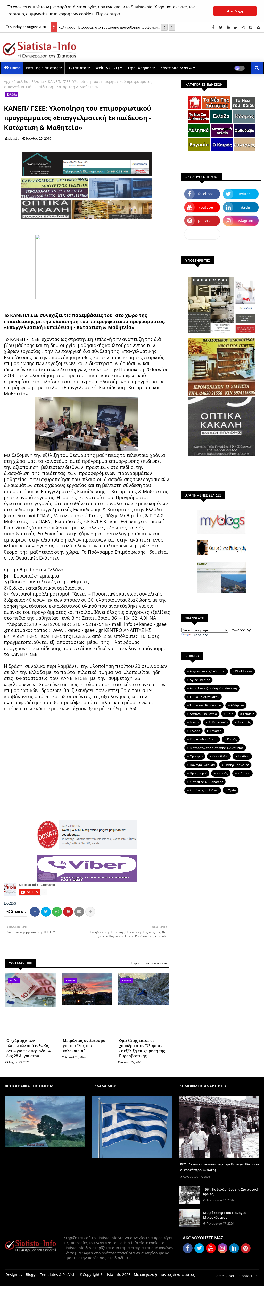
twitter (244, 193)
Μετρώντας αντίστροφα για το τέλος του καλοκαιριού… (84, 1045)
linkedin (244, 207)
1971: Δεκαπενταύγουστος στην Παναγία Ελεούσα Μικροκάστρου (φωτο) (219, 1167)
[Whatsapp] (57, 912)
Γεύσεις (248, 714)
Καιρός (232, 739)
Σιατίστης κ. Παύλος (204, 790)
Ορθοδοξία (220, 756)
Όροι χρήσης (139, 67)
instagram (244, 220)
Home (15, 67)
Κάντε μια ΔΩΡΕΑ (176, 67)
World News (243, 671)
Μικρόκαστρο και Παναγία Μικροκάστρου (224, 1215)
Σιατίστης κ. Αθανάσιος (206, 781)
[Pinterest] (68, 912)
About (231, 1275)
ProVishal (71, 1274)
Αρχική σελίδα (16, 81)
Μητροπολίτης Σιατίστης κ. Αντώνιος (216, 748)
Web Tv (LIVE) (107, 67)
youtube (206, 207)
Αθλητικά (237, 705)
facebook (205, 193)
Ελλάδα (37, 81)
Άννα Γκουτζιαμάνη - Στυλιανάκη (213, 688)
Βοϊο (230, 714)
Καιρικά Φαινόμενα (203, 739)
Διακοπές (244, 722)
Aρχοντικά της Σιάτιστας (207, 671)
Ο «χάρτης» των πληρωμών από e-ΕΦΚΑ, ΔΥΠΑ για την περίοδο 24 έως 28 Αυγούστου (28, 1048)
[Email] (79, 912)
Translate (200, 635)
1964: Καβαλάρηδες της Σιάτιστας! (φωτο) (230, 1191)
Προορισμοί (198, 773)
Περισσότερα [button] (108, 14)
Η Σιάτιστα (76, 67)
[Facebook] (35, 912)
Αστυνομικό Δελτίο (203, 714)
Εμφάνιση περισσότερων (149, 963)
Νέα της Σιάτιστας (42, 67)
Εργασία (215, 731)
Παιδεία (243, 756)
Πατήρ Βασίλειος (237, 765)
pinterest (206, 220)
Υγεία (232, 790)
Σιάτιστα (244, 773)
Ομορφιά (196, 756)
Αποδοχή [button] (235, 11)
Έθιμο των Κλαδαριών (205, 705)
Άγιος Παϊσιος (200, 680)
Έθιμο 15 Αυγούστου (204, 697)
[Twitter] (46, 912)
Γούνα (194, 722)
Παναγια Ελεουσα (202, 765)
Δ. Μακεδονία (218, 722)
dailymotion (202, 234)
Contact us (248, 1275)
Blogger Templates (42, 1274)
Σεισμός (222, 773)
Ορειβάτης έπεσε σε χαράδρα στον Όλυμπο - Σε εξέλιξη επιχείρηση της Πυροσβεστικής (142, 1048)
